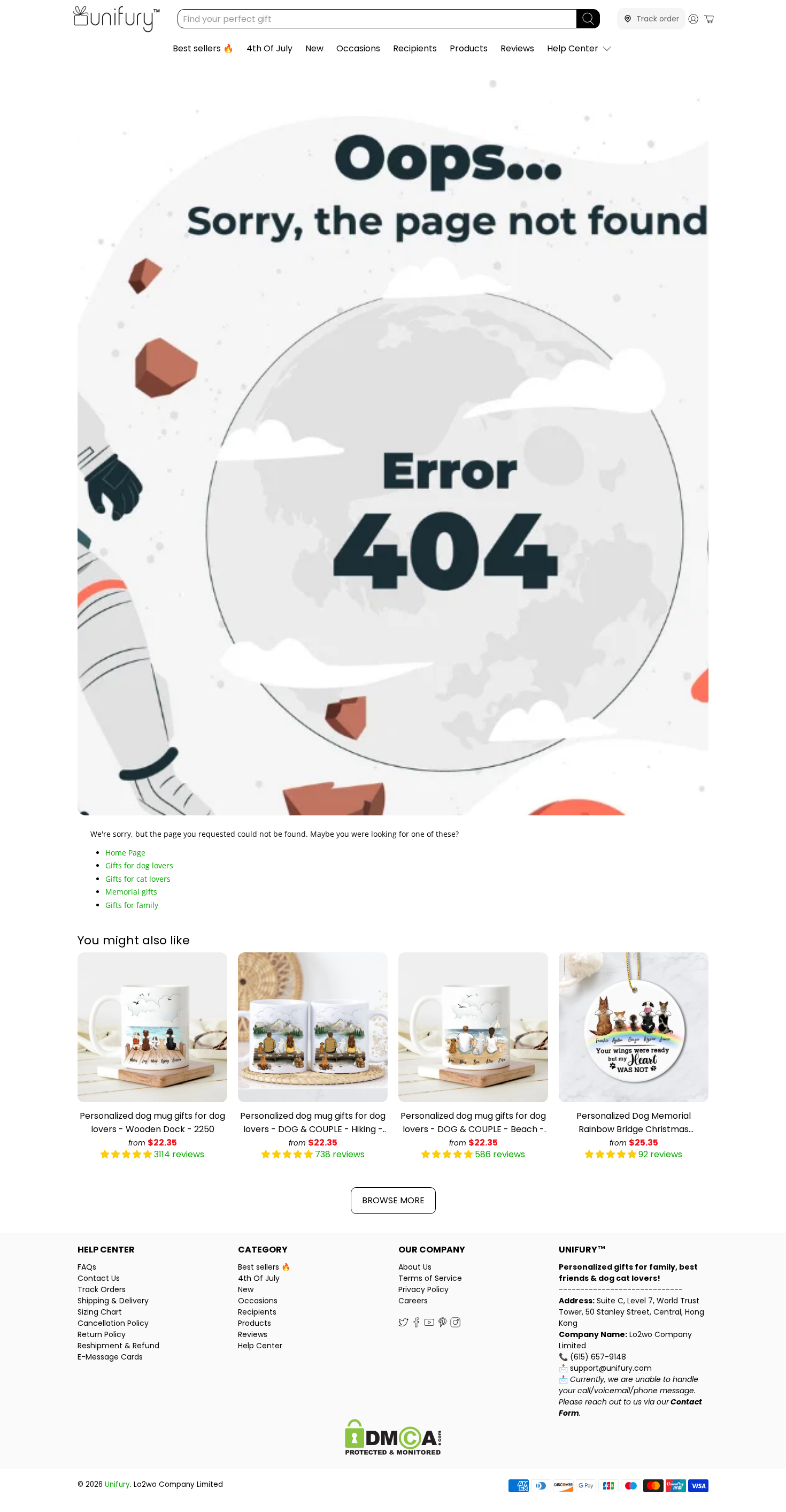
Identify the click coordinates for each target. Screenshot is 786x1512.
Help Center (572, 48)
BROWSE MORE (393, 1200)
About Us (414, 1267)
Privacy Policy (423, 1289)
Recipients (415, 48)
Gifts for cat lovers (138, 879)
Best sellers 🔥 (203, 48)
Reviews (517, 48)
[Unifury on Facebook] (416, 1324)
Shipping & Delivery (113, 1300)
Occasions (358, 48)
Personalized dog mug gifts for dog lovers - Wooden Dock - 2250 (152, 1122)
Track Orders (102, 1289)
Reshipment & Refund (118, 1345)
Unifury (117, 1484)
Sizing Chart (100, 1312)
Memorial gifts (131, 892)
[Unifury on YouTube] (429, 1324)
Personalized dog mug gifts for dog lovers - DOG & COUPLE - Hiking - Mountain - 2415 (313, 1123)
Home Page (125, 852)
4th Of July (269, 48)
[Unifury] (116, 19)
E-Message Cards (110, 1356)
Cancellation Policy (113, 1323)
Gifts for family (131, 905)
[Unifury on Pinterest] (442, 1324)
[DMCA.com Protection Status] (393, 1438)
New (314, 48)
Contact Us (99, 1278)
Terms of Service (430, 1278)
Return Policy (102, 1334)
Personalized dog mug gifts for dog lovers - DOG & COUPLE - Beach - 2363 (473, 1123)
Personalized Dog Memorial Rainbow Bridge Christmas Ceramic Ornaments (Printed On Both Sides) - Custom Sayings (634, 1123)
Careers (413, 1300)
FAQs (87, 1267)
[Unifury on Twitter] (403, 1324)
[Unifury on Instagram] (455, 1324)
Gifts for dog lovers (139, 865)
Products (469, 48)
